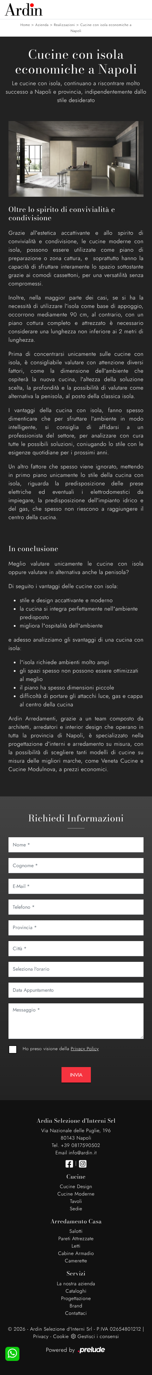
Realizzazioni (64, 24)
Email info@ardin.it (76, 1152)
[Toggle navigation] (141, 8)
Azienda (42, 24)
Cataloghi (76, 1291)
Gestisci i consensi (98, 1336)
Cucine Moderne (76, 1194)
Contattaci (76, 1313)
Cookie (61, 1336)
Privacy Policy (85, 1048)
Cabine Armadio (76, 1253)
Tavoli (76, 1201)
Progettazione (76, 1298)
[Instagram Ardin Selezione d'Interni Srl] (82, 1164)
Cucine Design (76, 1186)
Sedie (76, 1208)
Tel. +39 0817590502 (76, 1145)
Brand (76, 1306)
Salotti (75, 1231)
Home (25, 24)
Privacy (41, 1336)
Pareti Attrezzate (76, 1238)
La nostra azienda (76, 1283)
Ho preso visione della (61, 1048)
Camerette (76, 1260)
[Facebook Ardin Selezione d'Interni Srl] (69, 1164)
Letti (75, 1246)
